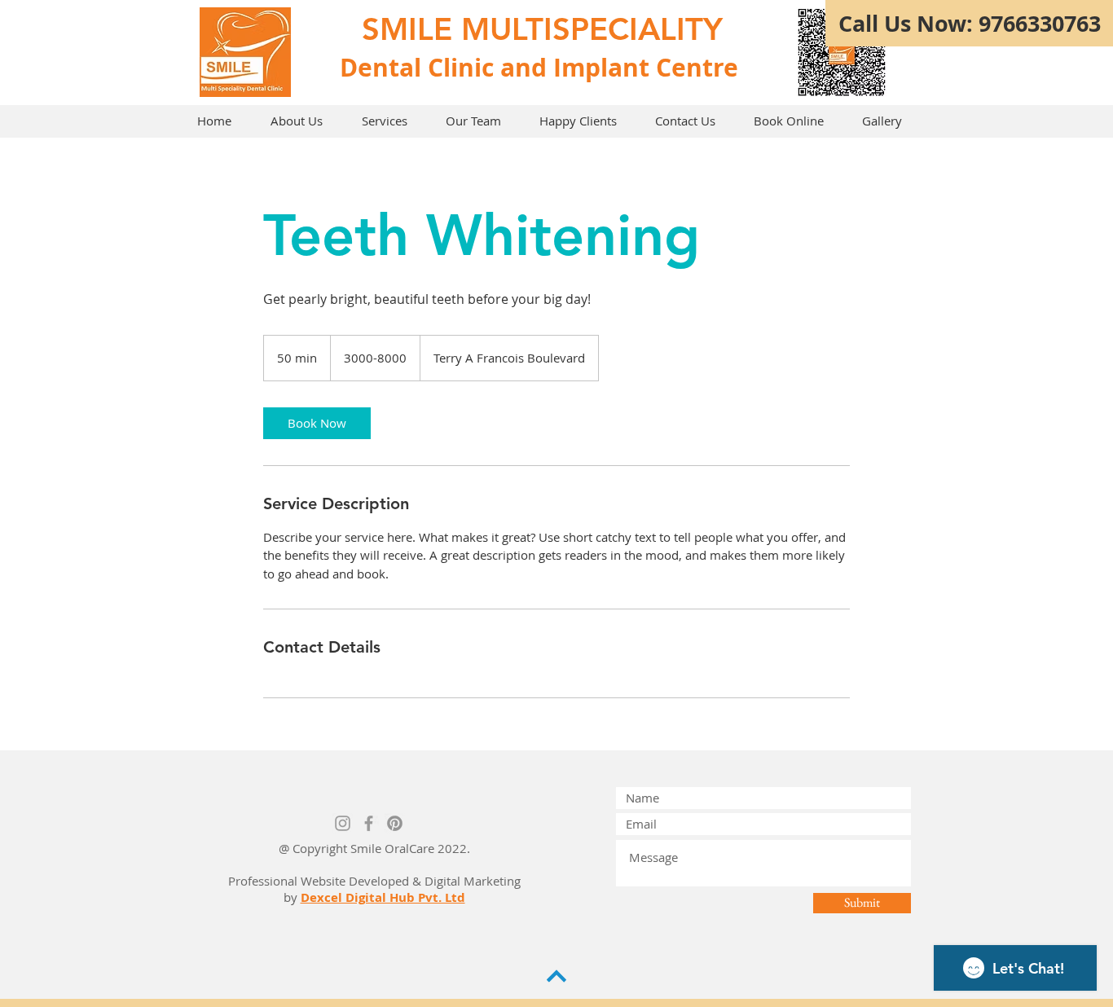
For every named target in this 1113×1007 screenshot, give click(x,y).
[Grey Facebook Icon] (369, 823)
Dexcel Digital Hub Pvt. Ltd (383, 897)
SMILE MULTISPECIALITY (542, 29)
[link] (317, 423)
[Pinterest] (395, 823)
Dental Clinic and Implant (494, 67)
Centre (697, 67)
